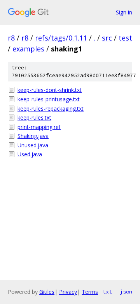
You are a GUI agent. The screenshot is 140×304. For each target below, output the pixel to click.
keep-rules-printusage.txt (49, 99)
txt (107, 291)
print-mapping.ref (39, 127)
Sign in (124, 12)
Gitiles (46, 291)
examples (28, 48)
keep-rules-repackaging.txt (51, 108)
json (126, 291)
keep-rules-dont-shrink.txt (50, 90)
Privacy (68, 291)
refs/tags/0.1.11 (61, 37)
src (107, 37)
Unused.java (33, 145)
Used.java (30, 154)
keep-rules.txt (34, 117)
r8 (11, 37)
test (125, 37)
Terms (90, 291)
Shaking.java (33, 136)
